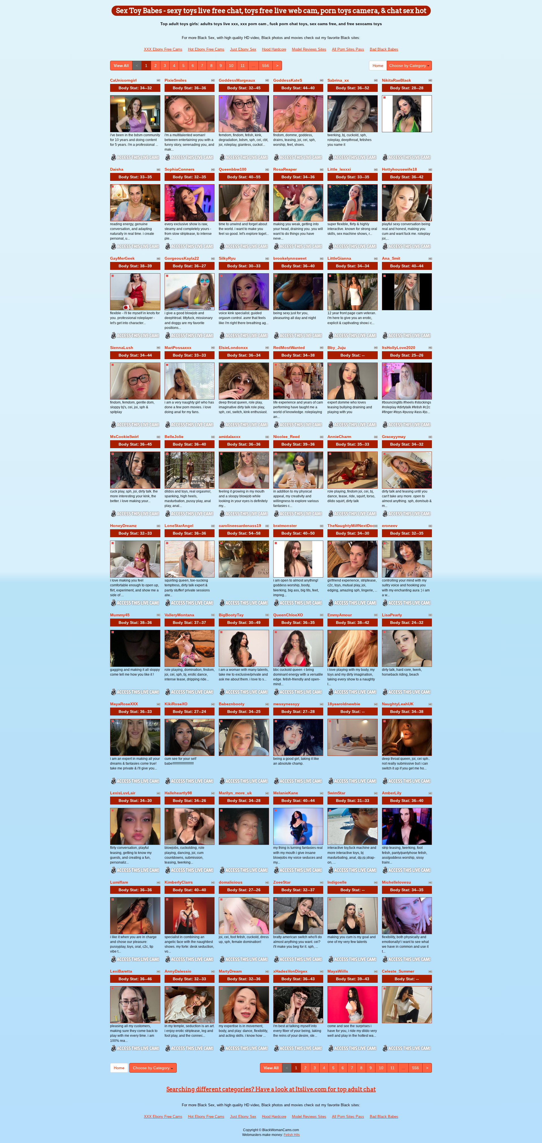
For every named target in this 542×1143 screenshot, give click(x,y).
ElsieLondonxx (233, 347)
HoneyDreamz (123, 525)
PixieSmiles (176, 80)
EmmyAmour (339, 615)
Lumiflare (119, 882)
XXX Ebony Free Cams (163, 49)
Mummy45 (120, 615)
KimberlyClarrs (179, 882)
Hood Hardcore (274, 49)
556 (265, 65)
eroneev (389, 525)
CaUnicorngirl (123, 80)
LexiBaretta (121, 971)
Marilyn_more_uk (235, 793)
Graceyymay (394, 436)
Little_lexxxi (339, 169)
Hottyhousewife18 (399, 169)
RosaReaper (285, 169)
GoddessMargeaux (237, 80)
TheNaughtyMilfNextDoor (351, 525)
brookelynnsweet (290, 258)
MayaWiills (337, 971)
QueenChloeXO (288, 615)
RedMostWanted (289, 347)
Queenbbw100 (232, 169)
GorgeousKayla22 (182, 258)
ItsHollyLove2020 (398, 347)
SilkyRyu (227, 258)
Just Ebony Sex (243, 49)
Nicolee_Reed (286, 436)
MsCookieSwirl (124, 436)
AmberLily (391, 793)
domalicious (230, 882)
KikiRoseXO (176, 704)
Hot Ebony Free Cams (206, 49)
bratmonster (285, 525)
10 (231, 65)
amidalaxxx (230, 436)
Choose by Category (408, 65)
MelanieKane (285, 793)
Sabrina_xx (338, 80)
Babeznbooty (231, 704)
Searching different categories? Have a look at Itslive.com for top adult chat (271, 1089)
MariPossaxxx (178, 347)
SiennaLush (121, 347)
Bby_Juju (336, 347)
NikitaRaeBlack (396, 80)
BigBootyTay (231, 615)
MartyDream (230, 971)
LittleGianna (339, 258)
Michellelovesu (396, 882)
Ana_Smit (391, 258)
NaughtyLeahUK (398, 704)
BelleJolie (174, 436)
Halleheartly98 (178, 793)
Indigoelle (337, 882)
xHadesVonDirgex (290, 971)
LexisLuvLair (122, 793)
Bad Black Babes (384, 49)
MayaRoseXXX (124, 704)
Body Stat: (135, 88)
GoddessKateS (287, 80)
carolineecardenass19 (240, 525)
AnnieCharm (339, 436)
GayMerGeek (122, 258)
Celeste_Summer (398, 971)
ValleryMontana (179, 615)
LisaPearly (392, 615)
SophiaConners (179, 169)
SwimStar (336, 793)
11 (243, 65)
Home (378, 65)
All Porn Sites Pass (348, 49)
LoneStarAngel (179, 525)
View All (121, 65)
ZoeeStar (281, 882)
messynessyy (286, 704)
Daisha (116, 169)
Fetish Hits (292, 1135)
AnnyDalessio (178, 971)
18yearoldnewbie (343, 704)
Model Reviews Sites (309, 49)
